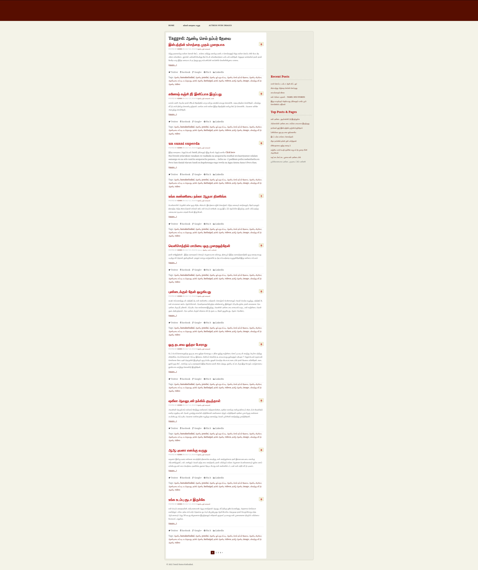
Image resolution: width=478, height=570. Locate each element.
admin (179, 49)
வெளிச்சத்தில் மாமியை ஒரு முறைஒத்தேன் (199, 245)
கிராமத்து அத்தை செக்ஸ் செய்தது (284, 88)
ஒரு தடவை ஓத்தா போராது (188, 344)
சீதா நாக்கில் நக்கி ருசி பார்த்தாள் (284, 141)
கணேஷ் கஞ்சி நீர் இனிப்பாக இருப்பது (195, 94)
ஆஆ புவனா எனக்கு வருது (188, 450)
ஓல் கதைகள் (206, 49)
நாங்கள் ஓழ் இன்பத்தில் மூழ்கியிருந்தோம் (287, 128)
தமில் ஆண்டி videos (222, 80)
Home (171, 25)
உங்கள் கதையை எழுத (191, 25)
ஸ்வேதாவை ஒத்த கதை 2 (281, 145)
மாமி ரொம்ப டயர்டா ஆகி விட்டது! (284, 83)
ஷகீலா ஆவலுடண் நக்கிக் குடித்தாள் (195, 400)
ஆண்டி (199, 49)
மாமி (212, 98)
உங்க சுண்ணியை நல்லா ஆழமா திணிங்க (197, 196)
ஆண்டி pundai (202, 77)
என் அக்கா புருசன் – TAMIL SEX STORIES (288, 97)
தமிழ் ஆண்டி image (240, 80)
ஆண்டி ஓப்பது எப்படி (217, 77)
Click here (230, 152)
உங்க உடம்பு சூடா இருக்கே (187, 499)
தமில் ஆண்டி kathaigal (203, 80)
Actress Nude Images (220, 25)
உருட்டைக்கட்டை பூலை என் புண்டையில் (286, 157)
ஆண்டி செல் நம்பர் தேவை (237, 77)
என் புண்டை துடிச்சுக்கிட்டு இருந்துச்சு (285, 119)
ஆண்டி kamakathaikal (184, 77)
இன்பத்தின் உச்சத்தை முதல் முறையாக (197, 44)
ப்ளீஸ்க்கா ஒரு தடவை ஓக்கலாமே (283, 132)
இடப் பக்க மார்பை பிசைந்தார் (282, 136)
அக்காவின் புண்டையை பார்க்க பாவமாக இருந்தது (290, 123)
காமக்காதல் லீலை (278, 92)
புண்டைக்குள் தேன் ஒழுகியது (190, 291)
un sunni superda (184, 143)
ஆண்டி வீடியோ (255, 77)
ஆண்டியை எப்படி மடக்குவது (180, 80)
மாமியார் (213, 250)
